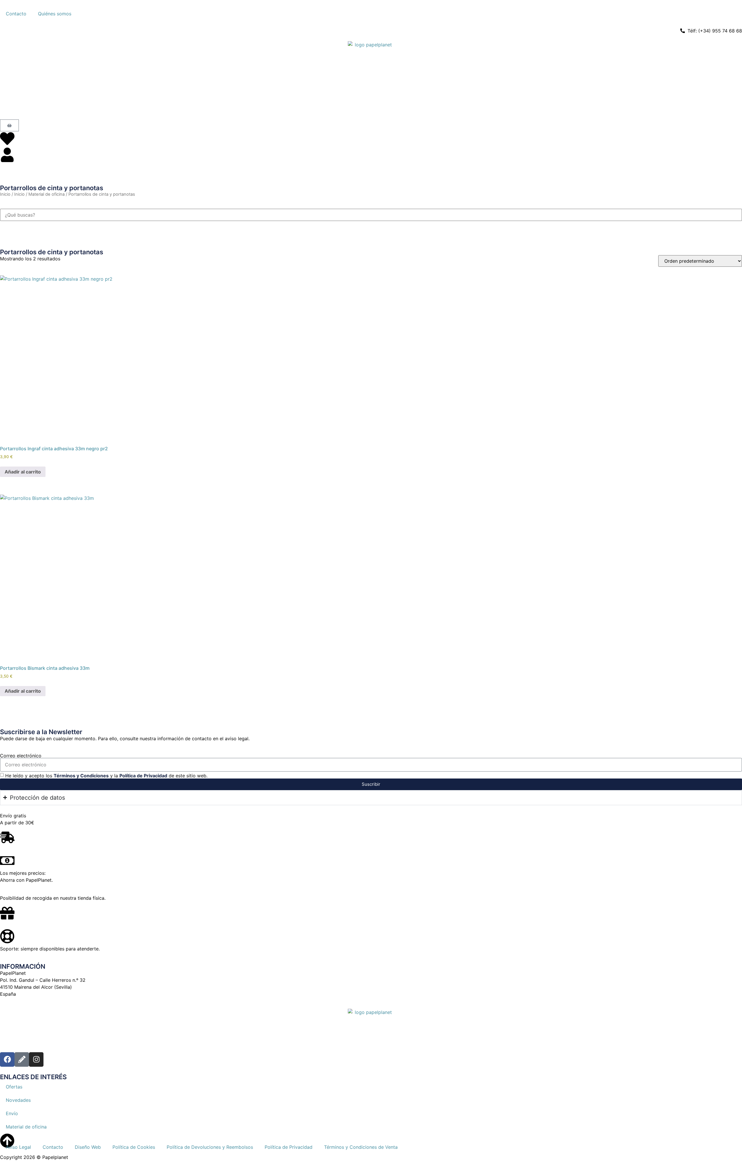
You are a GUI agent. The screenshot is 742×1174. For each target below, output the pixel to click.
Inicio (5, 194)
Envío (12, 1113)
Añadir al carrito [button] (23, 472)
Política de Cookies (133, 1147)
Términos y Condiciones (81, 775)
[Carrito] (9, 125)
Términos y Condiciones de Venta (361, 1147)
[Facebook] (7, 1059)
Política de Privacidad (143, 775)
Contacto (16, 14)
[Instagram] (36, 1059)
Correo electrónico (20, 755)
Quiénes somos (54, 14)
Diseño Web (88, 1147)
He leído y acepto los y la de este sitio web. (106, 775)
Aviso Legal (18, 1147)
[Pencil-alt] (21, 1059)
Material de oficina (46, 194)
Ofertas (14, 1087)
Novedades (18, 1100)
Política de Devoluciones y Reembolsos (210, 1147)
